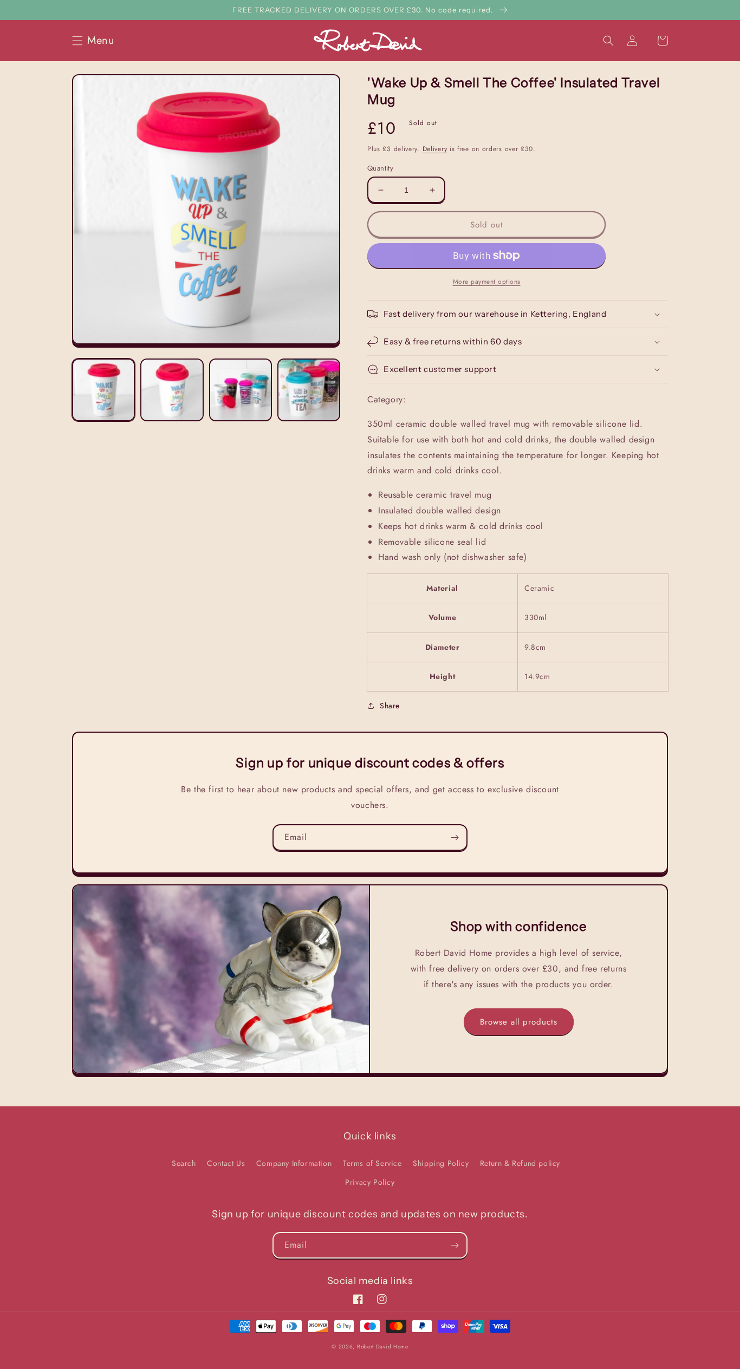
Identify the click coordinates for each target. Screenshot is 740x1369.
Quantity (380, 168)
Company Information (294, 1163)
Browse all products (518, 1022)
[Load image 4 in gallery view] (308, 389)
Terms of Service (372, 1163)
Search (184, 1163)
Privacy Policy (369, 1182)
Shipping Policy (441, 1163)
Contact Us (226, 1163)
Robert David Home (382, 1346)
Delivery (435, 149)
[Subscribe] (454, 837)
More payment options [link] (487, 281)
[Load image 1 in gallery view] (103, 389)
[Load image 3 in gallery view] (240, 389)
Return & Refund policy (520, 1163)
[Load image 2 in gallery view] (171, 389)
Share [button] (390, 705)
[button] (96, 41)
